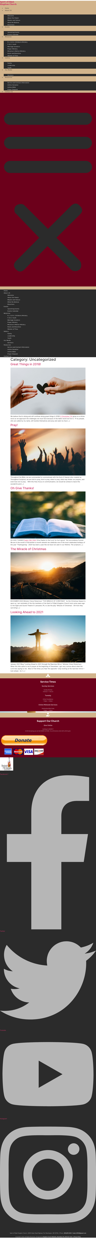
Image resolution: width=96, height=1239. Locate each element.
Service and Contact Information (18, 82)
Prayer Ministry (13, 49)
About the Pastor (13, 18)
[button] (48, 189)
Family (10, 63)
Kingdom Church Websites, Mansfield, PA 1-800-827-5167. (58, 1236)
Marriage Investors (14, 46)
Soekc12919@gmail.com (79, 1233)
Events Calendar (13, 34)
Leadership (11, 65)
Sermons (10, 75)
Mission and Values (14, 20)
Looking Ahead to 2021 (26, 612)
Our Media (8, 70)
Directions (11, 24)
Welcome (11, 15)
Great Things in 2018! (25, 364)
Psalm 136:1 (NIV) (30, 540)
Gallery (7, 58)
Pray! (14, 425)
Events (7, 27)
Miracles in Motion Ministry (17, 51)
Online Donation (13, 85)
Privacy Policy (77, 1236)
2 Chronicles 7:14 (66, 416)
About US (8, 10)
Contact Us (9, 91)
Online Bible (12, 87)
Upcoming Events (13, 32)
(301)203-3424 (68, 1233)
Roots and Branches (14, 53)
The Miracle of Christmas (28, 549)
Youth (10, 67)
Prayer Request (13, 89)
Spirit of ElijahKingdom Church (8, 3)
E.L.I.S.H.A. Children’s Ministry (17, 42)
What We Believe (13, 22)
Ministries (8, 37)
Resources (8, 77)
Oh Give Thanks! (22, 488)
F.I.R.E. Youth (12, 44)
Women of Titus (13, 55)
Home (7, 8)
